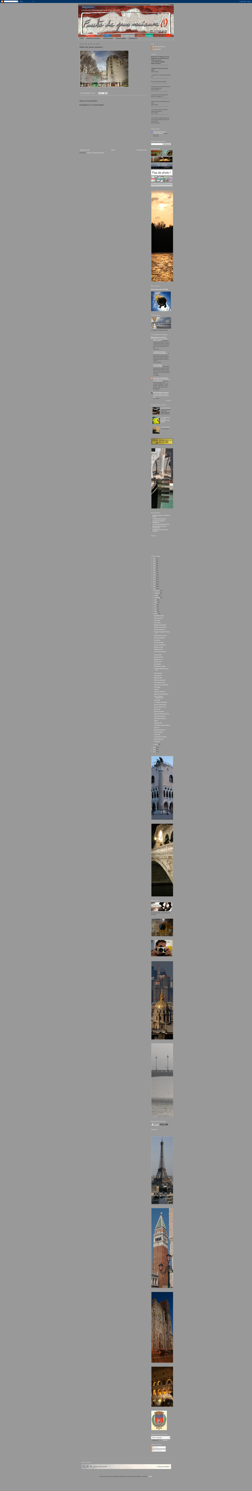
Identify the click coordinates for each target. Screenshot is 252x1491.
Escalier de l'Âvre (158, 657)
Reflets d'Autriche (158, 739)
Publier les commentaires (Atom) (95, 152)
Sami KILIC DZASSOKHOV (160, 378)
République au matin (159, 666)
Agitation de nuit (158, 659)
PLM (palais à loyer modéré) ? (162, 725)
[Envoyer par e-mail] (99, 93)
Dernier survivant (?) (159, 629)
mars (155, 611)
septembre (157, 597)
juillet (155, 602)
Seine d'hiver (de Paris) (160, 635)
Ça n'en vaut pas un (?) (160, 707)
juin (155, 604)
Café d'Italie (157, 687)
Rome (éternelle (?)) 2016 (159, 289)
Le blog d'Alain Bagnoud (159, 519)
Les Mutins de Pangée (159, 352)
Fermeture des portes (159, 680)
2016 (154, 582)
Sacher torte (157, 709)
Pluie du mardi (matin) (160, 704)
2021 (154, 570)
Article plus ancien (141, 150)
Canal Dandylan (157, 365)
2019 (154, 575)
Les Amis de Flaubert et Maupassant (159, 521)
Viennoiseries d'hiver (159, 716)
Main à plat (157, 620)
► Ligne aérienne (165, 408)
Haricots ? (156, 727)
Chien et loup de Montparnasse (158, 697)
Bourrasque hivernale (160, 718)
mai (155, 607)
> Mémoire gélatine (121, 38)
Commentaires (157, 1450)
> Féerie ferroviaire (108, 38)
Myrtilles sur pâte (158, 647)
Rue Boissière (158, 675)
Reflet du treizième (159, 711)
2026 (154, 559)
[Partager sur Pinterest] (107, 93)
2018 (154, 577)
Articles (155, 1447)
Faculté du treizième (159, 638)
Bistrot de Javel (158, 678)
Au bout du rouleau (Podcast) (160, 353)
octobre (156, 595)
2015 (154, 584)
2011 (154, 749)
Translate (164, 1440)
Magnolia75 (158, 49)
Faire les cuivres (158, 618)
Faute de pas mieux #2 (159, 132)
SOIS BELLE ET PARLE (159, 337)
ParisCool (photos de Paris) (161, 392)
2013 (154, 588)
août (155, 600)
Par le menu (157, 622)
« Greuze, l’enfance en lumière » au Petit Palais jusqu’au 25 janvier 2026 (161, 396)
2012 (154, 747)
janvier (156, 744)
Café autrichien (158, 673)
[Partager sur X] (103, 93)
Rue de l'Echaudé (159, 642)
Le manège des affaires (160, 737)
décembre (157, 590)
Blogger (150, 1476)
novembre (157, 593)
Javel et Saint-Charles (160, 651)
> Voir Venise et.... (133, 38)
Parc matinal (157, 664)
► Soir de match (165, 427)
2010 (154, 751)
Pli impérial (157, 741)
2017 (154, 579)
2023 (154, 565)
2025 (154, 561)
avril (155, 609)
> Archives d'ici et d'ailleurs (93, 38)
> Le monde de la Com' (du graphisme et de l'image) (165, 419)
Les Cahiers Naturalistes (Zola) (161, 524)
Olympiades (157, 640)
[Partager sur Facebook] (105, 93)
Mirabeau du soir (158, 649)
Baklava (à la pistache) (160, 625)
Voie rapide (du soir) (159, 682)
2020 (154, 572)
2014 (154, 586)
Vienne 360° (157, 734)
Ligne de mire (157, 661)
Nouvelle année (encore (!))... (162, 714)
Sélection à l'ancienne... (160, 627)
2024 (154, 563)
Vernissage (157, 700)
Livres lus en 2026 (157, 366)
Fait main (156, 689)
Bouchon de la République (161, 684)
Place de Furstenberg (160, 645)
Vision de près (158, 655)
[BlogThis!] (101, 93)
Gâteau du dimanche (159, 691)
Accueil (81, 38)
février (156, 613)
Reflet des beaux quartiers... (161, 694)
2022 (154, 568)
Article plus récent (84, 150)
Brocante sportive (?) (159, 730)
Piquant (156, 720)
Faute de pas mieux (160, 46)
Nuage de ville (158, 723)
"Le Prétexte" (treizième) (160, 702)
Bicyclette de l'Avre (159, 615)
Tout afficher (168, 400)
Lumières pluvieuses (158, 133)
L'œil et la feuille (158, 732)
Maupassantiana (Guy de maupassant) (159, 527)
